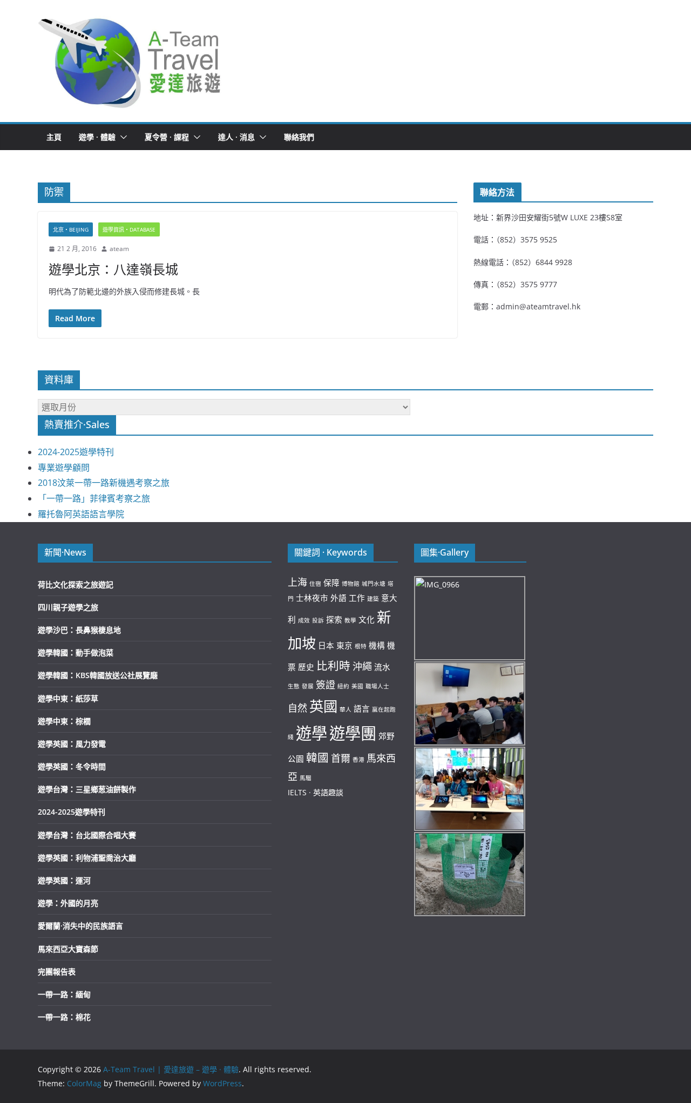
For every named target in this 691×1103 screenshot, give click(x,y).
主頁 (54, 137)
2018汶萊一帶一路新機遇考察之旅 (104, 483)
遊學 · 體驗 (97, 137)
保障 (331, 582)
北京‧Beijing (71, 229)
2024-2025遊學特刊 (76, 452)
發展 (308, 686)
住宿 (315, 583)
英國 (323, 706)
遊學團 (352, 733)
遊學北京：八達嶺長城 (113, 269)
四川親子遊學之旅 (68, 607)
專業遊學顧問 (64, 467)
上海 (297, 582)
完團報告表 (57, 971)
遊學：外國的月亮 (68, 903)
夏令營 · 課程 (167, 137)
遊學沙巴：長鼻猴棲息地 (79, 630)
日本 (326, 645)
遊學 (311, 733)
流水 (382, 666)
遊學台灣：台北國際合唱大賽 (87, 835)
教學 (350, 620)
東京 (344, 645)
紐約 (343, 686)
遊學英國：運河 (64, 880)
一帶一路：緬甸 (64, 994)
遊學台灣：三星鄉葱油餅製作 (87, 789)
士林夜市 (312, 597)
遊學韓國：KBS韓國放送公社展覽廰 (98, 675)
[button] (130, 61)
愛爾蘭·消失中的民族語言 (80, 926)
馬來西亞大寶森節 (68, 949)
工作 (357, 597)
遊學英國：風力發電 (72, 744)
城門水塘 (373, 583)
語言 (362, 708)
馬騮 (305, 778)
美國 (357, 686)
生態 (294, 686)
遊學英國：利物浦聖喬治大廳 (87, 857)
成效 (304, 620)
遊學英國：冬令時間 (72, 766)
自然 (297, 707)
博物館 (351, 583)
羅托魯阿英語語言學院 (81, 514)
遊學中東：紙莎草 (68, 698)
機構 (377, 645)
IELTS (297, 792)
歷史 (306, 666)
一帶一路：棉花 (64, 1017)
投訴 (318, 620)
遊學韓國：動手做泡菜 (75, 652)
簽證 (325, 684)
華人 (345, 709)
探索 (334, 619)
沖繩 (362, 666)
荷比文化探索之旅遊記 (75, 584)
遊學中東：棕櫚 (64, 721)
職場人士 (377, 686)
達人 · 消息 (236, 137)
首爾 (340, 758)
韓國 (317, 757)
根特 (361, 646)
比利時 (333, 665)
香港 (358, 759)
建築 (373, 599)
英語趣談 (328, 792)
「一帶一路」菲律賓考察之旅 (94, 498)
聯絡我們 (299, 137)
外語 (338, 597)
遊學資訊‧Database (129, 229)
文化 (366, 619)
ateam (119, 248)
